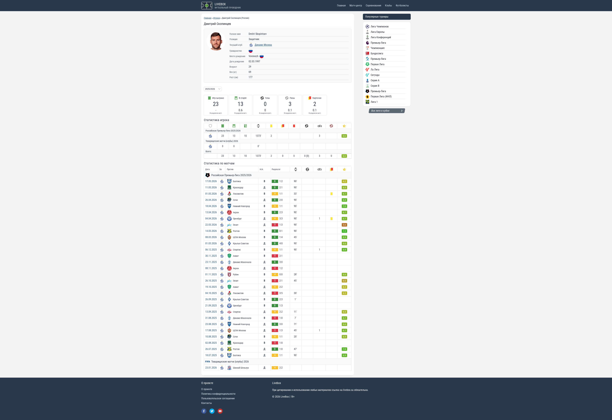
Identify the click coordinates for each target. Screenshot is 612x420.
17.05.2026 (211, 181)
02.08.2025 (211, 342)
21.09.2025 (211, 305)
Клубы (388, 5)
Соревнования (373, 5)
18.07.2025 (211, 355)
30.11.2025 (211, 255)
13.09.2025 (211, 311)
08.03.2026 (211, 237)
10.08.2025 (211, 336)
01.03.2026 (211, 243)
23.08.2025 (211, 324)
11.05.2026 (211, 187)
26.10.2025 (211, 280)
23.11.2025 (211, 262)
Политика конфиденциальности (218, 393)
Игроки (216, 18)
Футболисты (402, 5)
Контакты (206, 403)
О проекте (206, 389)
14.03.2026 (211, 230)
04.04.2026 (211, 218)
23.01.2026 (211, 367)
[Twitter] (212, 411)
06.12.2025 (211, 249)
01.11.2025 (211, 274)
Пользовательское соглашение (218, 398)
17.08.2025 (211, 330)
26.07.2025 (211, 349)
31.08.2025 (211, 317)
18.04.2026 (211, 206)
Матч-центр (356, 5)
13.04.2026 (211, 212)
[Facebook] (203, 411)
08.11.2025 (211, 268)
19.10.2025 (211, 286)
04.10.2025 (211, 293)
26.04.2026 (211, 199)
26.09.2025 (211, 299)
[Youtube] (220, 411)
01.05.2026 (211, 193)
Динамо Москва (263, 44)
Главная (341, 5)
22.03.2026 (211, 224)
